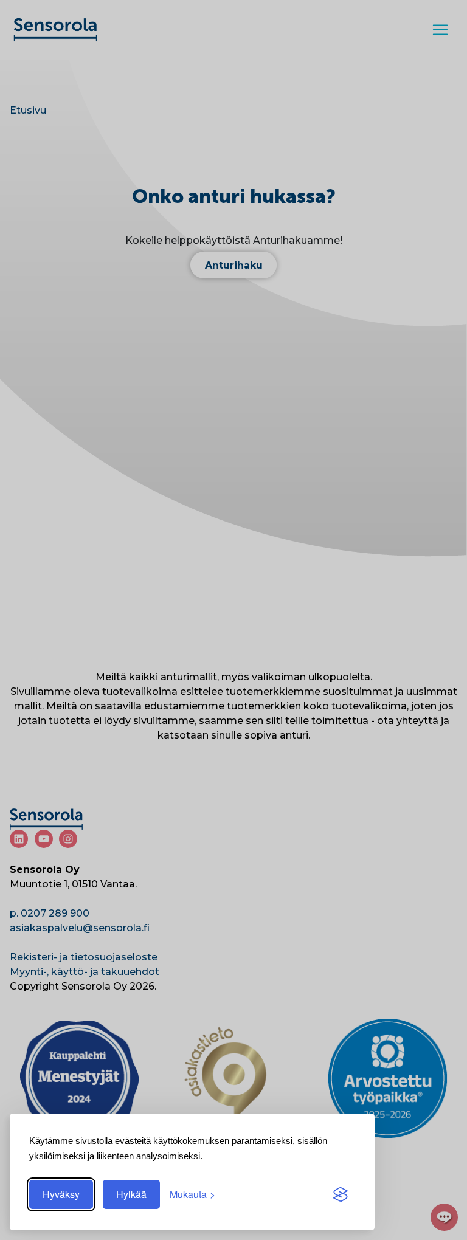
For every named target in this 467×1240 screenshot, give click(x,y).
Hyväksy (61, 1194)
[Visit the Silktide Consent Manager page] (340, 1194)
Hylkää (131, 1194)
